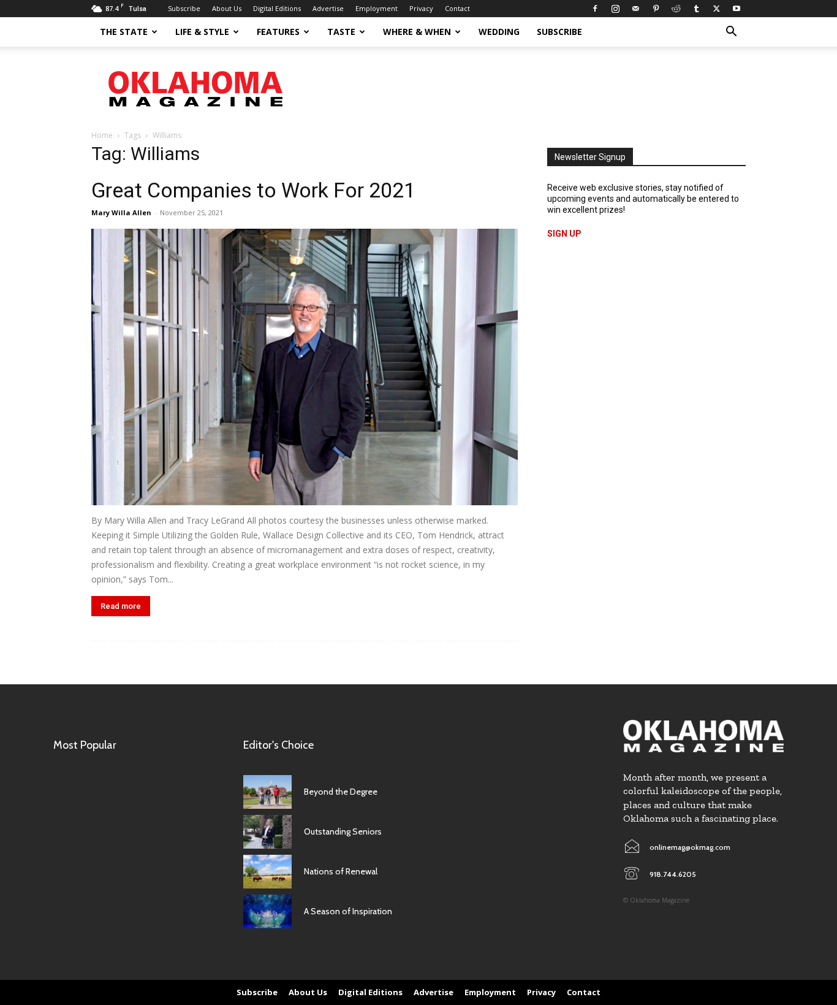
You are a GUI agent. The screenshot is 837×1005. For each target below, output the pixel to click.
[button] (731, 33)
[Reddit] (676, 8)
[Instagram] (615, 8)
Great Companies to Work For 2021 (253, 190)
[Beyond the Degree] (267, 792)
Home (102, 135)
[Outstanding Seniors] (267, 832)
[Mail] (635, 8)
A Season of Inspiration (348, 911)
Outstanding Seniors (343, 831)
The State (124, 31)
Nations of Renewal (340, 871)
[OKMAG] (703, 736)
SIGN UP (564, 234)
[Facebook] (595, 8)
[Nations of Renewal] (267, 871)
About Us (226, 8)
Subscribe (184, 8)
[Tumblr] (696, 8)
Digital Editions (277, 8)
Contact (457, 8)
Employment (376, 8)
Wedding (499, 31)
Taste (341, 31)
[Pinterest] (655, 8)
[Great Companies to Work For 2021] (304, 367)
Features (278, 31)
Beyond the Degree (340, 791)
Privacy (421, 8)
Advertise (328, 8)
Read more (120, 606)
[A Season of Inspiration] (267, 911)
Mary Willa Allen (121, 212)
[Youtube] (736, 8)
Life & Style (202, 31)
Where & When (417, 31)
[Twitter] (716, 8)
